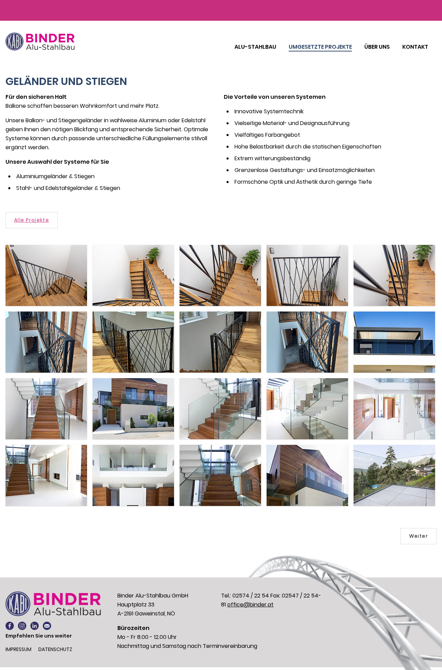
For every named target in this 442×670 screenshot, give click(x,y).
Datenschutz (55, 649)
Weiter (418, 536)
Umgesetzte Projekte (320, 47)
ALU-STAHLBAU (255, 47)
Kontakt (415, 47)
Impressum (18, 649)
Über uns (377, 47)
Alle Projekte (31, 220)
